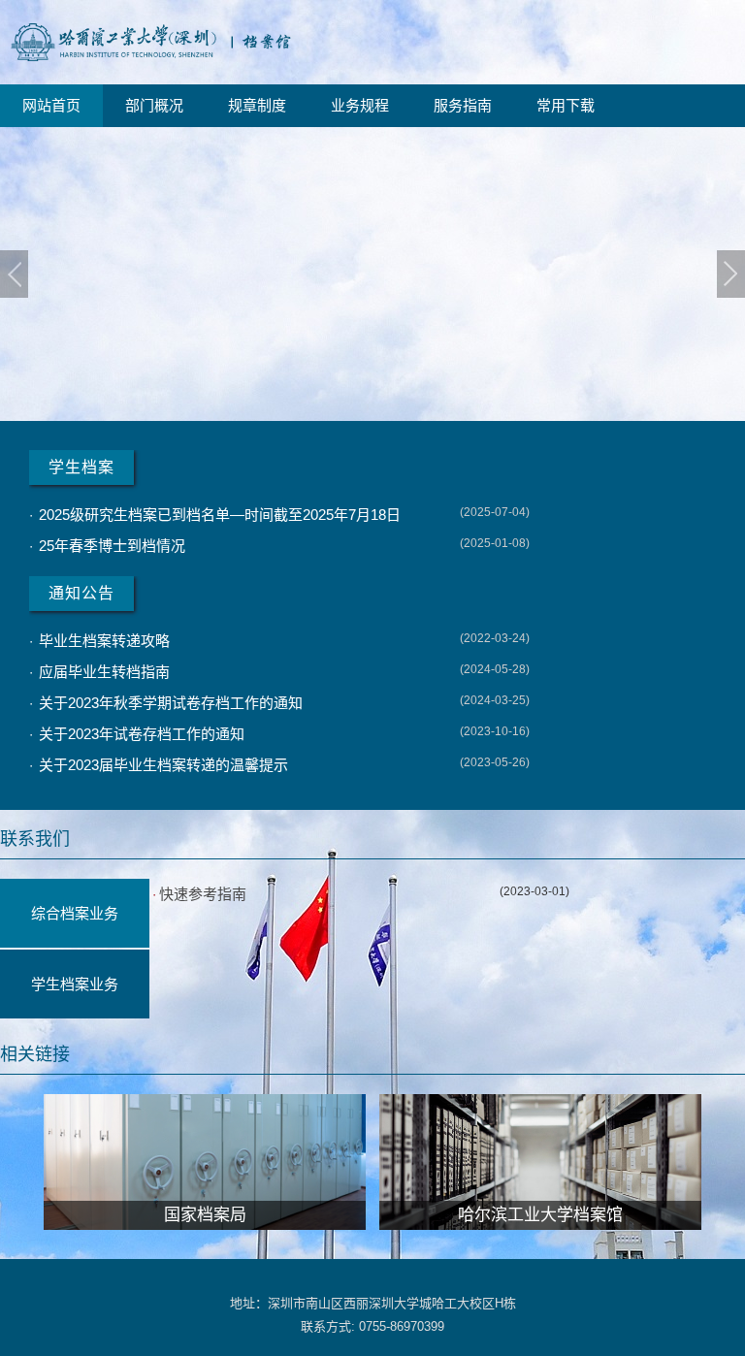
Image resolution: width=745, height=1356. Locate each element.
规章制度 (257, 105)
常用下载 (565, 105)
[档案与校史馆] (151, 64)
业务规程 (360, 105)
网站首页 (51, 105)
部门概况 (154, 105)
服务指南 (463, 105)
